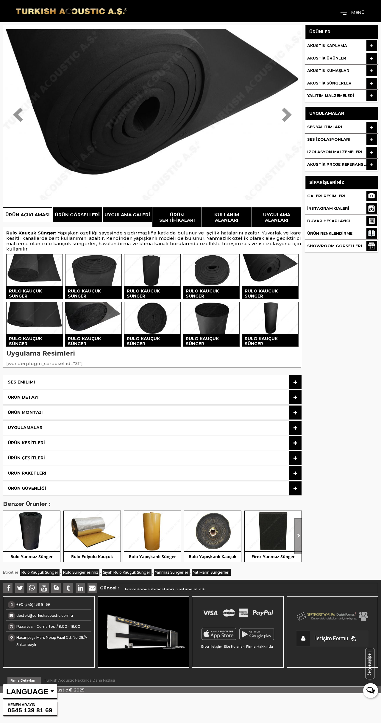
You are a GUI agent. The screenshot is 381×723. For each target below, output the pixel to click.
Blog (205, 646)
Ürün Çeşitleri (26, 458)
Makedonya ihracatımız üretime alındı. (165, 587)
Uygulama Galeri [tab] (127, 214)
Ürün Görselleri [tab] (77, 214)
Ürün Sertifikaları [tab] (177, 217)
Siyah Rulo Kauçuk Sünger (126, 572)
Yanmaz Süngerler (171, 572)
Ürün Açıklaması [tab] (27, 214)
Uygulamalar (25, 427)
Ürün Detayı (23, 397)
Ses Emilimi (21, 382)
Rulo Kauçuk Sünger (30, 233)
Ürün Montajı (25, 412)
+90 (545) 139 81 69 (33, 604)
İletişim (216, 646)
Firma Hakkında (259, 646)
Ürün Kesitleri (26, 442)
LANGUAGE (27, 691)
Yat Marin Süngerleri (211, 572)
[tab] (152, 382)
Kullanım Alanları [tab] (226, 217)
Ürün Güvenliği (27, 488)
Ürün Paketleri (27, 473)
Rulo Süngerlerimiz (80, 572)
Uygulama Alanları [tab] (276, 217)
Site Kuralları (234, 646)
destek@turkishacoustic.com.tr (45, 615)
